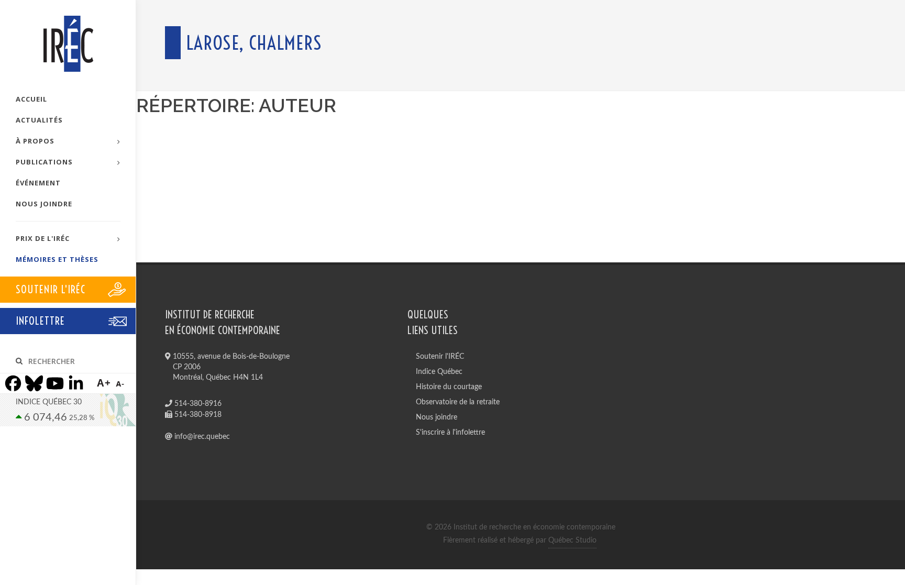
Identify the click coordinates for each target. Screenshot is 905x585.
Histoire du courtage (449, 387)
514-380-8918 (197, 414)
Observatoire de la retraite (458, 402)
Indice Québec (439, 372)
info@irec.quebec (201, 436)
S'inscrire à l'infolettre (450, 432)
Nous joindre (436, 417)
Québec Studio (572, 540)
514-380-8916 (197, 403)
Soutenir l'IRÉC (440, 356)
